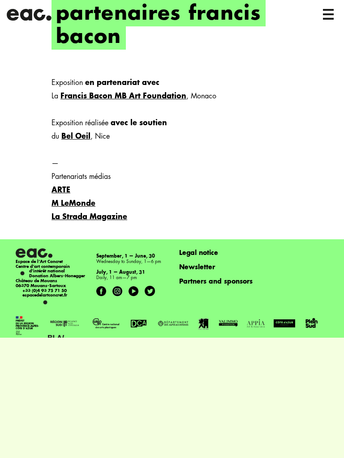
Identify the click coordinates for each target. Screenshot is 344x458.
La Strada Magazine (89, 217)
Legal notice (198, 253)
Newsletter (197, 267)
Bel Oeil (75, 136)
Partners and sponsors (216, 282)
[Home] (29, 13)
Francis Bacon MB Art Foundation (123, 96)
